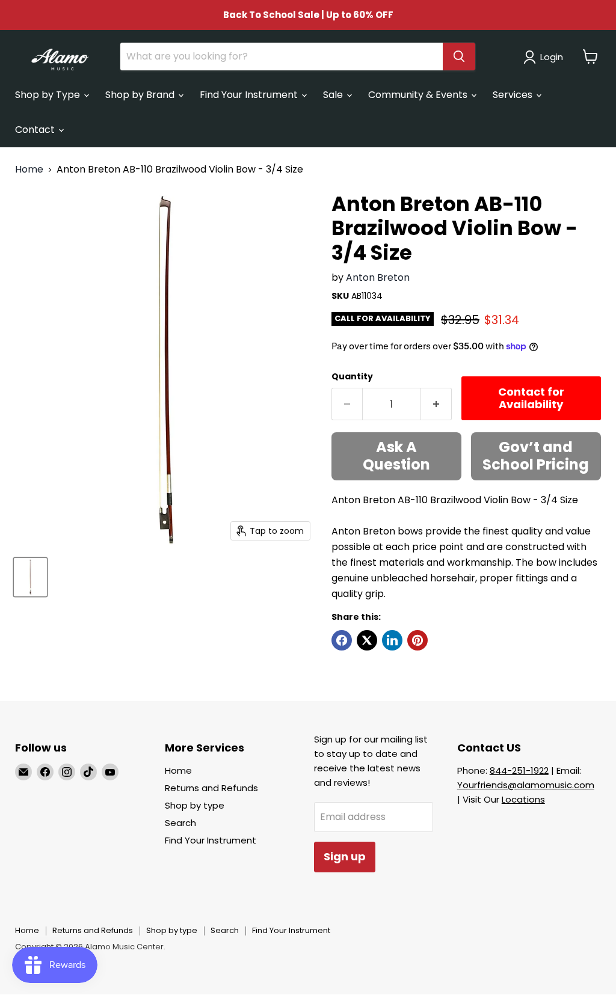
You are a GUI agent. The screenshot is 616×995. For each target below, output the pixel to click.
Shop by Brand (141, 95)
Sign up (345, 856)
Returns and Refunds (211, 788)
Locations (523, 799)
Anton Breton (378, 277)
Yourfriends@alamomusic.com (525, 785)
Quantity (352, 376)
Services (514, 95)
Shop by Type (48, 95)
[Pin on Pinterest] (417, 640)
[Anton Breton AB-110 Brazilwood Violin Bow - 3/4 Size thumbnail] (30, 577)
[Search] (459, 56)
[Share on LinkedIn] (392, 640)
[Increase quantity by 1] (436, 404)
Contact (36, 129)
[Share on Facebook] (341, 640)
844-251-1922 (519, 770)
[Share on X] (367, 640)
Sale (334, 95)
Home (29, 169)
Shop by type (194, 805)
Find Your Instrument (250, 95)
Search (180, 822)
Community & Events (419, 95)
